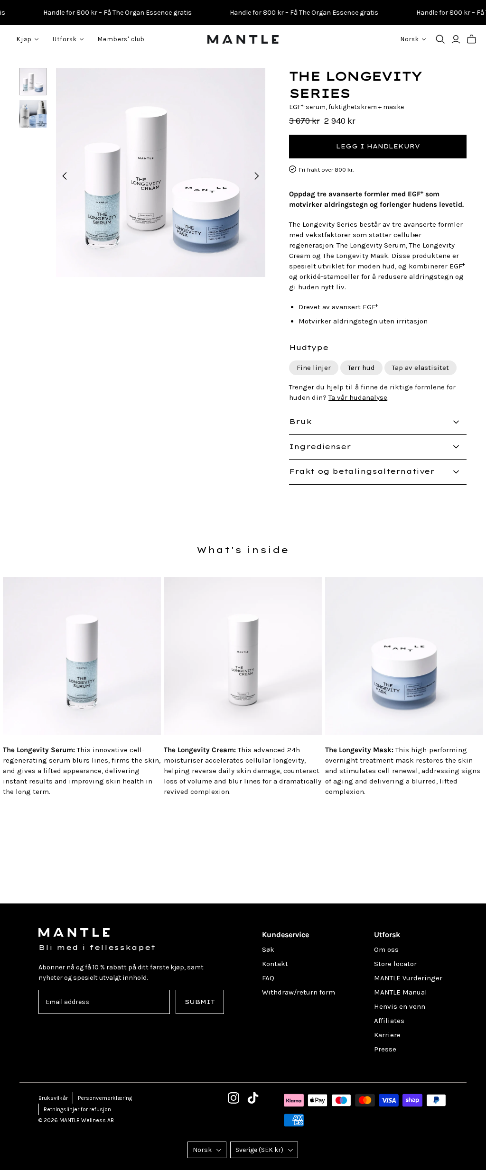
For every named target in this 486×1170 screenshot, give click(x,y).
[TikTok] (253, 1098)
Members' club (121, 39)
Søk (268, 949)
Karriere (387, 1035)
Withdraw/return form (298, 992)
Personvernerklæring (105, 1098)
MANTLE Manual (400, 992)
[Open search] (440, 39)
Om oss (386, 949)
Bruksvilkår (53, 1098)
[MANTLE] (243, 39)
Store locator (395, 963)
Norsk (202, 1150)
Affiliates (389, 1020)
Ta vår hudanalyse (357, 397)
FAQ (268, 978)
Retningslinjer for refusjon (77, 1109)
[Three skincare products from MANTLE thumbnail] (33, 81)
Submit (200, 1001)
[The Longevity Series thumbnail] (33, 114)
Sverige (259, 1150)
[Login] (456, 39)
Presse (385, 1049)
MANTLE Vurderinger (408, 978)
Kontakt (275, 963)
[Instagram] (233, 1098)
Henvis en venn (399, 1006)
